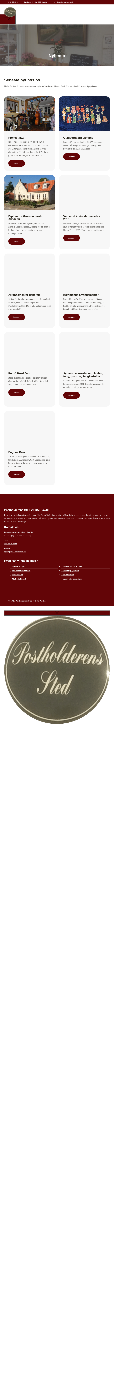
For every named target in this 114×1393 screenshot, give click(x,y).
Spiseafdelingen (18, 566)
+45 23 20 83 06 (13, 2)
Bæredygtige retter (71, 571)
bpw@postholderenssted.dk (64, 2)
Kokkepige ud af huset (72, 566)
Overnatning (68, 575)
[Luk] (57, 613)
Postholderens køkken (21, 571)
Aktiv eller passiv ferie (72, 579)
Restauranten (17, 575)
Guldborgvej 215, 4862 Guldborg (36, 2)
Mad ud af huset (19, 579)
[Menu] (8, 19)
